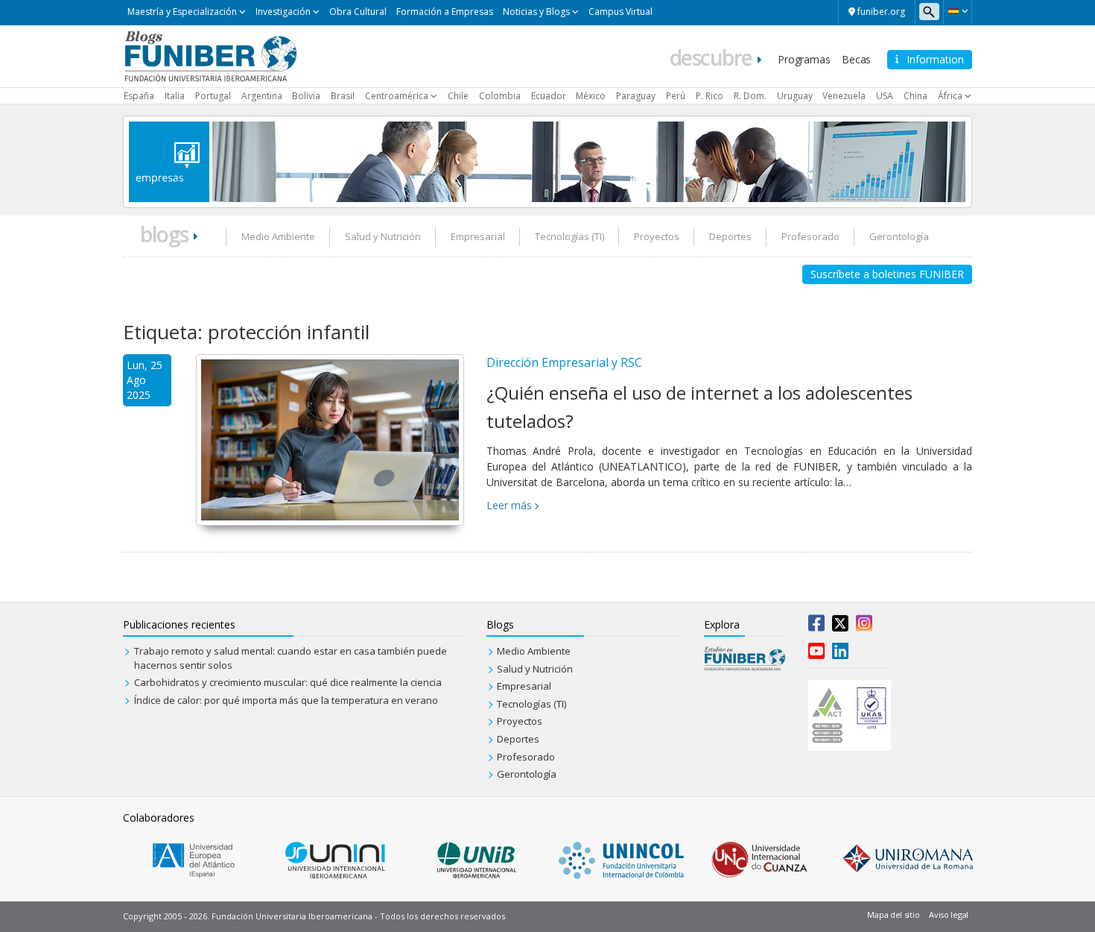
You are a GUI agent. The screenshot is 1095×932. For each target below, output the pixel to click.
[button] (957, 11)
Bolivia (306, 95)
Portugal (213, 95)
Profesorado (810, 236)
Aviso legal (948, 914)
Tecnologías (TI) (569, 236)
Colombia (500, 95)
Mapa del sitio (893, 914)
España (139, 95)
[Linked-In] (840, 654)
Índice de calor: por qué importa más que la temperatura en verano (286, 700)
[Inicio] (210, 55)
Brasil (343, 95)
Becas (856, 59)
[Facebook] (816, 626)
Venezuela (844, 95)
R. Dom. (750, 95)
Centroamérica (396, 95)
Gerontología (899, 236)
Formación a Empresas (444, 11)
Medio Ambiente (278, 236)
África (950, 95)
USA (884, 95)
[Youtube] (816, 654)
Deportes (730, 236)
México (591, 95)
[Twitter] (840, 626)
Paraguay (636, 95)
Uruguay (795, 95)
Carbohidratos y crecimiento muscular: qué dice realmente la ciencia (288, 682)
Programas (804, 59)
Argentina (261, 95)
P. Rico (709, 95)
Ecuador (548, 95)
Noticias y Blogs (536, 11)
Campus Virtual (620, 11)
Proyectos (656, 236)
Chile (458, 95)
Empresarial (478, 236)
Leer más (509, 505)
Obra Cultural (358, 11)
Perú (675, 95)
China (915, 95)
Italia (175, 95)
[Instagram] (864, 626)
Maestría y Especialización (182, 11)
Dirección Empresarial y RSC (564, 362)
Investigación (283, 11)
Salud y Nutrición (383, 236)
